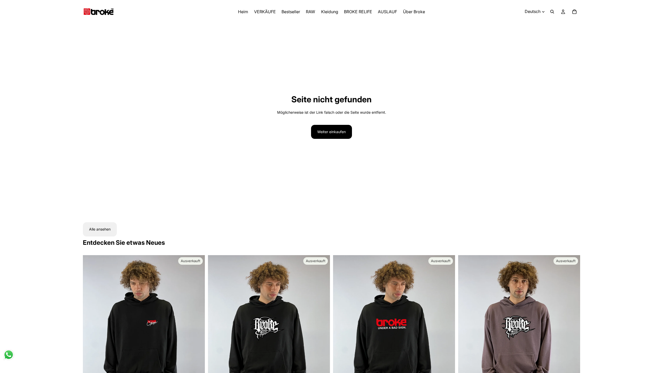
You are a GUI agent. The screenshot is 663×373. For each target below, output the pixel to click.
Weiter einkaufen (331, 132)
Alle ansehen (100, 229)
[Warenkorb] (574, 11)
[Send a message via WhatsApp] (9, 355)
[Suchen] (552, 11)
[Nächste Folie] (197, 331)
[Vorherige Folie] (90, 331)
